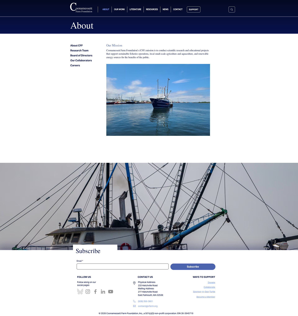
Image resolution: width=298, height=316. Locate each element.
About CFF (76, 45)
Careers (75, 65)
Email (80, 261)
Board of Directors (81, 55)
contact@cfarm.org (148, 306)
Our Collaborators (81, 60)
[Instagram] (88, 292)
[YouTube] (111, 292)
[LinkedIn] (103, 292)
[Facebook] (95, 292)
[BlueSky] (80, 292)
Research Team (79, 50)
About (81, 25)
